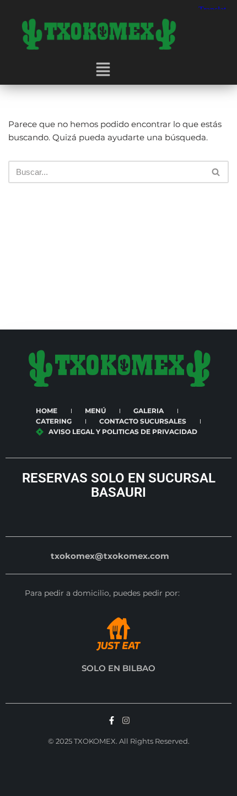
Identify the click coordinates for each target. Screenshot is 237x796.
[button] (103, 70)
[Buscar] (216, 172)
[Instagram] (126, 720)
